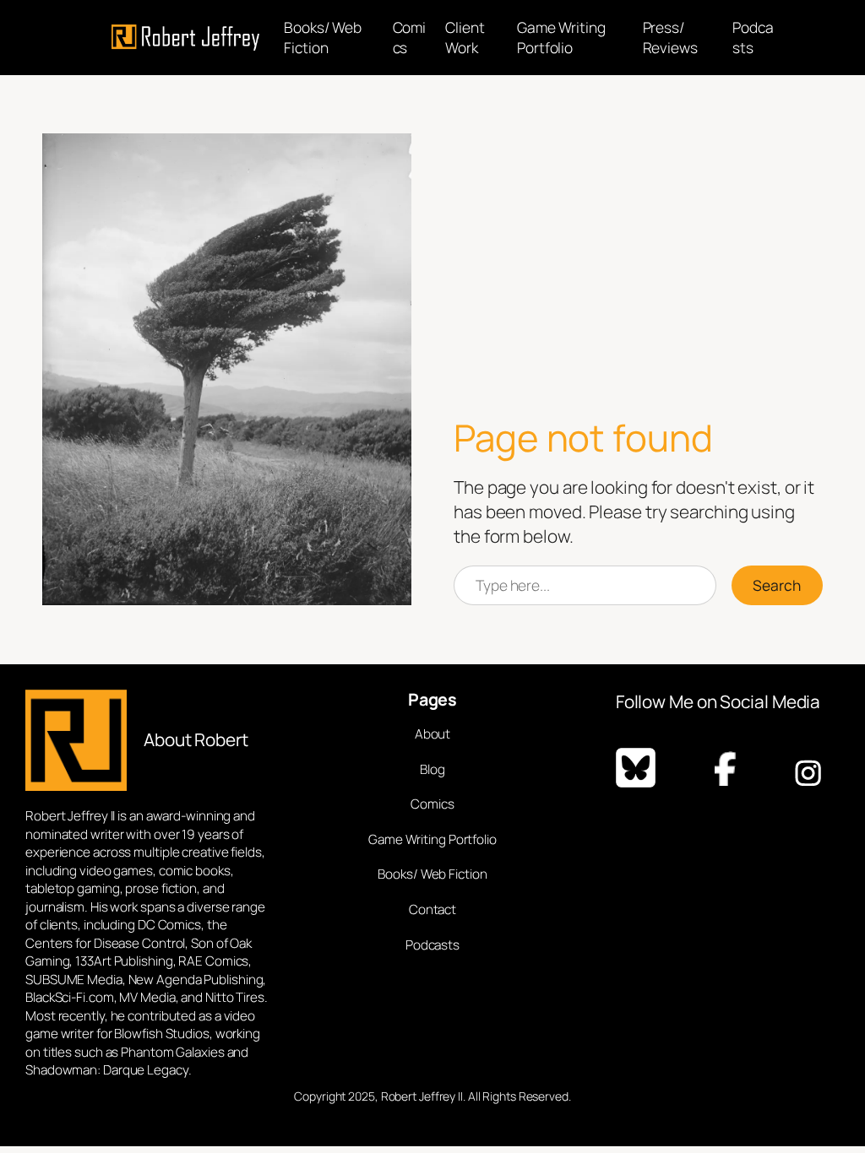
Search (777, 585)
